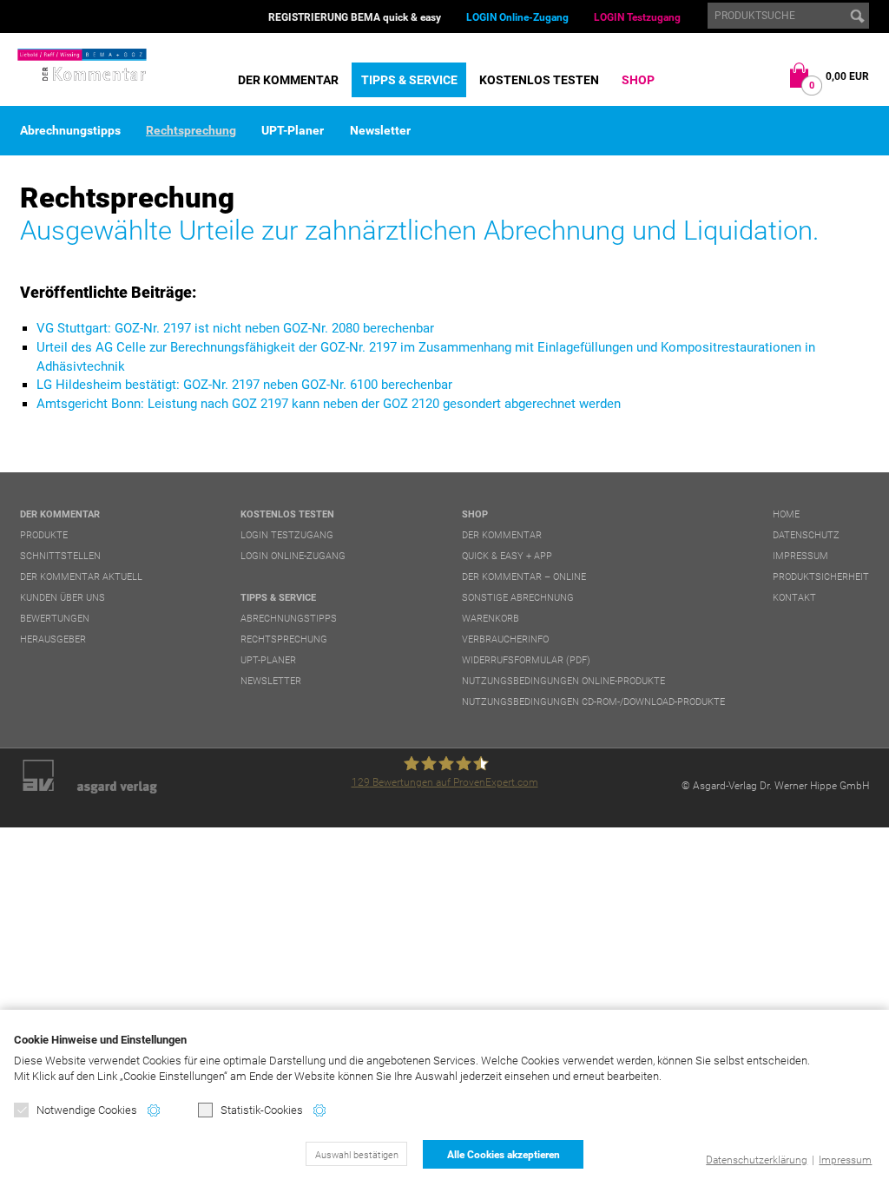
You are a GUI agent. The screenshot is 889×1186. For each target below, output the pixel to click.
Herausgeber (53, 639)
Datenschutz (806, 535)
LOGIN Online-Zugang (517, 17)
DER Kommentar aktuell (81, 577)
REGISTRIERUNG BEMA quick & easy (354, 17)
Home (786, 514)
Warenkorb (490, 618)
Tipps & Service (409, 80)
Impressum (845, 1160)
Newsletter (380, 130)
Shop (638, 80)
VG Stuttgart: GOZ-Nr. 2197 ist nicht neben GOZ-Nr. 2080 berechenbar (235, 328)
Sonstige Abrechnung (518, 597)
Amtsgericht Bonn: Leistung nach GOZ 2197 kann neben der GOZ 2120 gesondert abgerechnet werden (328, 404)
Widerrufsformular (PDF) (526, 660)
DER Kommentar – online (524, 577)
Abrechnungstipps (70, 130)
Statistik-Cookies (262, 1110)
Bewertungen (54, 618)
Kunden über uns (62, 597)
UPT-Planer (292, 130)
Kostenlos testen (539, 80)
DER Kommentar (288, 80)
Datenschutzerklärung (756, 1160)
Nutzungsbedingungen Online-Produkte (563, 681)
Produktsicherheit (821, 577)
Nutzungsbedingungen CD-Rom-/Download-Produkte (593, 702)
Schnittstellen (60, 556)
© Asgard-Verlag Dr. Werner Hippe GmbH (775, 786)
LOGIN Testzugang (637, 17)
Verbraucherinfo (505, 639)
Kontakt (794, 597)
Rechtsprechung (191, 130)
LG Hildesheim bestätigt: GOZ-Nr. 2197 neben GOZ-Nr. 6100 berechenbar (244, 384)
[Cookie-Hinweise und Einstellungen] (153, 1110)
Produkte (44, 535)
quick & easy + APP (507, 556)
